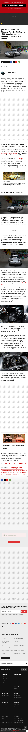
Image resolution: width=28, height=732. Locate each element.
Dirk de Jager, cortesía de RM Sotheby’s (15, 463)
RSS (22, 623)
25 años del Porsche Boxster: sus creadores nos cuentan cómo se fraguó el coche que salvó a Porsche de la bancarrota (14, 472)
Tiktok (3, 626)
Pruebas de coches (19, 645)
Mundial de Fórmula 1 (19, 653)
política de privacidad (18, 614)
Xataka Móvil (4, 678)
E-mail (19, 62)
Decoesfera (4, 706)
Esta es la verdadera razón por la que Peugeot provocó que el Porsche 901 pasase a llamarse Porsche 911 (14, 185)
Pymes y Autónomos (18, 706)
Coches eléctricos (18, 638)
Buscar (26, 663)
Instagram (16, 623)
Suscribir (23, 611)
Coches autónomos (19, 650)
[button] (10, 73)
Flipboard (16, 62)
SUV (3, 645)
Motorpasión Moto (18, 697)
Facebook (11, 62)
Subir (22, 669)
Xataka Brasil (4, 718)
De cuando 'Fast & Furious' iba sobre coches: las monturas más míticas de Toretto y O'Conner (13, 447)
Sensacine (16, 686)
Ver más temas (5, 657)
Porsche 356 (17, 477)
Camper (21, 22)
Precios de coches (18, 648)
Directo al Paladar (5, 695)
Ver (14, 542)
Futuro (3, 653)
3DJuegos (16, 676)
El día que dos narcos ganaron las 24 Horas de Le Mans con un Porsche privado (12, 468)
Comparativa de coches (7, 650)
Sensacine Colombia (18, 720)
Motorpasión (17, 695)
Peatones (5, 22)
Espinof (16, 688)
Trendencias (4, 704)
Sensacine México (18, 718)
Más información (15, 730)
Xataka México (5, 716)
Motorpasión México (18, 722)
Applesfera (4, 680)
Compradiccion (5, 708)
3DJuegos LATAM (18, 716)
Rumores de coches (6, 648)
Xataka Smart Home (6, 682)
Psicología (11, 22)
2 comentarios (6, 62)
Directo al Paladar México (7, 722)
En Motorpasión (6, 181)
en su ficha (21, 158)
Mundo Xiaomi (4, 684)
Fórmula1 (4, 638)
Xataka (3, 676)
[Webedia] (5, 670)
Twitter (14, 62)
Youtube (13, 623)
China (26, 22)
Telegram (19, 623)
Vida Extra (16, 678)
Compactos (17, 641)
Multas (16, 22)
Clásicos (9, 477)
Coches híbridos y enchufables (6, 641)
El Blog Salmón (17, 704)
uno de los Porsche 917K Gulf (9, 153)
